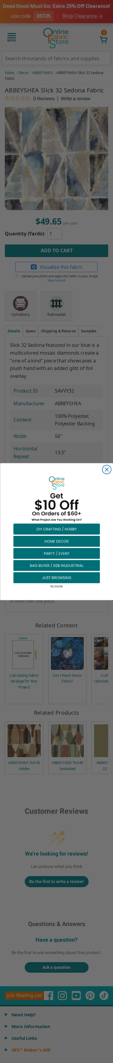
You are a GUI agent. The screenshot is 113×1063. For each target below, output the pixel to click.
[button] (56, 528)
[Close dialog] (106, 469)
